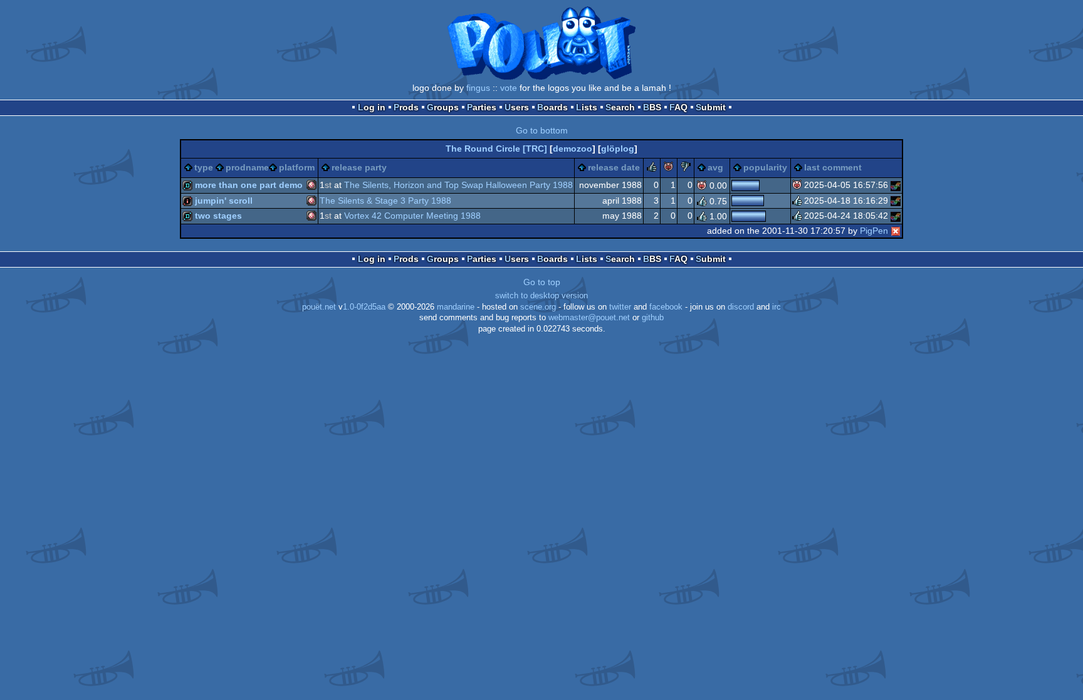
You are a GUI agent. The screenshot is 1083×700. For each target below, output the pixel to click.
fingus (478, 88)
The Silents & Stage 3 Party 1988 (385, 201)
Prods (406, 107)
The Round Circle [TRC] (496, 149)
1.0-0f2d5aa (364, 307)
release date (614, 167)
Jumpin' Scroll (224, 201)
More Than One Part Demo (249, 185)
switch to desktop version (541, 295)
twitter (620, 307)
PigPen (874, 231)
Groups (443, 107)
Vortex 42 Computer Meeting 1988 (412, 216)
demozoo (572, 149)
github (653, 317)
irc (776, 307)
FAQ (678, 107)
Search (620, 107)
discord (741, 307)
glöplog (617, 149)
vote (508, 88)
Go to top (541, 282)
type (203, 167)
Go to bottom (542, 130)
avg (715, 167)
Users (517, 107)
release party (359, 167)
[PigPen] (896, 231)
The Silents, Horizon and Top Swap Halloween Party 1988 (458, 185)
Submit (711, 107)
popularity (765, 167)
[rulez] (652, 169)
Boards (552, 107)
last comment (833, 167)
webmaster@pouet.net (589, 317)
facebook (666, 307)
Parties (481, 107)
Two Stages (218, 216)
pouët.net (319, 307)
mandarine (455, 307)
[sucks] (686, 169)
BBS (652, 107)
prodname (247, 167)
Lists (586, 107)
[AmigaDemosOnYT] (896, 185)
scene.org (538, 307)
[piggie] (669, 169)
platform (297, 167)
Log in (371, 107)
